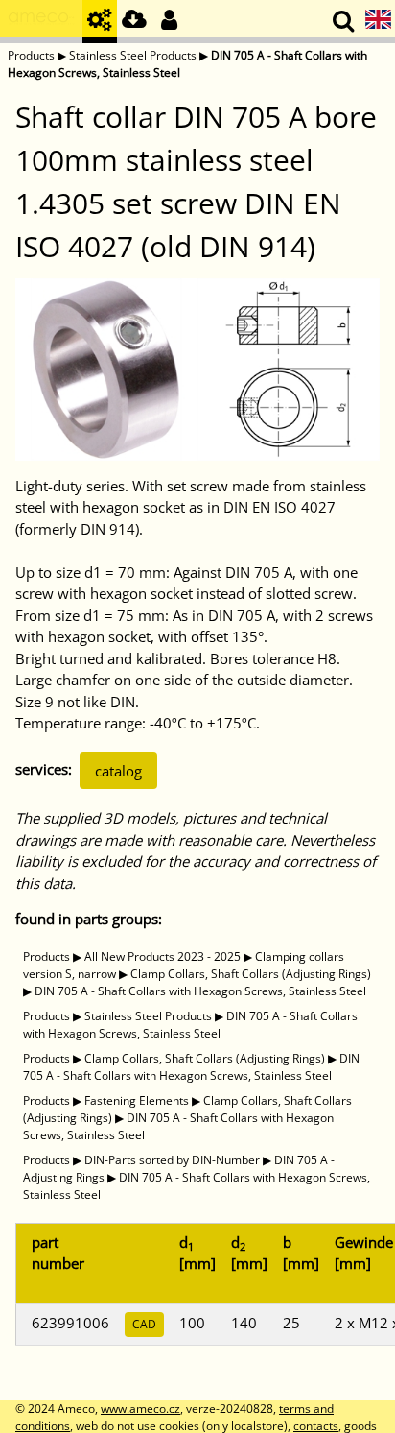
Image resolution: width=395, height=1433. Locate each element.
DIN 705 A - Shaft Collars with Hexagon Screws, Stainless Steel (200, 991)
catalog (118, 770)
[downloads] (134, 21)
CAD (144, 1324)
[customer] (168, 21)
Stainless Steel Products (133, 55)
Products (31, 55)
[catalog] (99, 21)
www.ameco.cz (140, 1408)
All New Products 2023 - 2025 (162, 956)
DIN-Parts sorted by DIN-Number (172, 1160)
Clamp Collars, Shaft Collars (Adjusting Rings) (250, 974)
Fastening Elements (136, 1100)
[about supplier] (41, 21)
